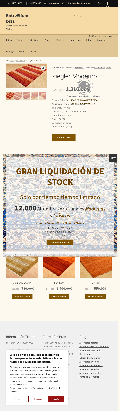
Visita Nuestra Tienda (70, 223)
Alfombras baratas (60, 242)
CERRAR (113, 158)
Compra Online (45, 223)
